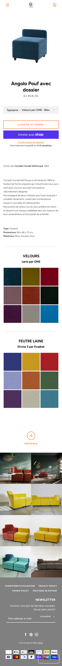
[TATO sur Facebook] (25, 634)
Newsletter (45, 600)
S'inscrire (45, 616)
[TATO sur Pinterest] (31, 634)
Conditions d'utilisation (20, 586)
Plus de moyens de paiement (31, 142)
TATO (40, 643)
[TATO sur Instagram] (36, 634)
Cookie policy (20, 591)
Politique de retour (45, 591)
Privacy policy (48, 586)
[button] (48, 658)
